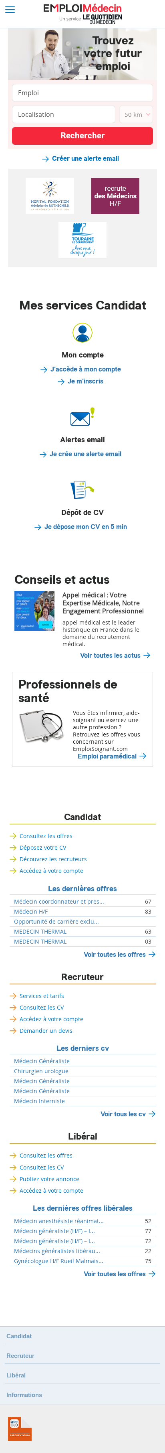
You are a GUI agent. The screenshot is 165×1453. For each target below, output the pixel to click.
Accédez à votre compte (51, 870)
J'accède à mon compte (85, 369)
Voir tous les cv (123, 1114)
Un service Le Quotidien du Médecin (91, 19)
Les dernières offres (82, 889)
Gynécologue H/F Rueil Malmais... (58, 1261)
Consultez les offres (46, 836)
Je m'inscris (85, 381)
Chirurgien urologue (41, 1071)
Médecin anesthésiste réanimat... (59, 1221)
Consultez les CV (42, 1007)
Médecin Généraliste (42, 1061)
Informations (24, 1394)
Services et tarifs (42, 996)
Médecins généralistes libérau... (57, 1251)
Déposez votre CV (43, 847)
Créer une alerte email (85, 159)
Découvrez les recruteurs (53, 859)
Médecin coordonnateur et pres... (59, 901)
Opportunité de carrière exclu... (56, 921)
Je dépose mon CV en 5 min (85, 527)
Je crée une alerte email (85, 454)
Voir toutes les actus (110, 656)
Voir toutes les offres (115, 954)
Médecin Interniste (39, 1101)
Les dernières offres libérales (83, 1208)
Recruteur (82, 977)
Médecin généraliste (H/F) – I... (54, 1231)
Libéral (82, 1137)
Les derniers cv (82, 1048)
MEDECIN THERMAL (40, 931)
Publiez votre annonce (49, 1179)
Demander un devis (46, 1030)
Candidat (82, 817)
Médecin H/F (31, 911)
